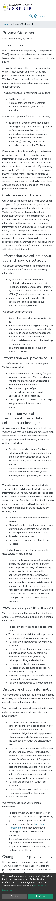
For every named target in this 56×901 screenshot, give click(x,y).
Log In (42, 16)
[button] (35, 16)
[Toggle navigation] (51, 16)
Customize (7, 890)
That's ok (40, 896)
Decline (14, 896)
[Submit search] (31, 16)
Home (5, 24)
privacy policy (40, 885)
